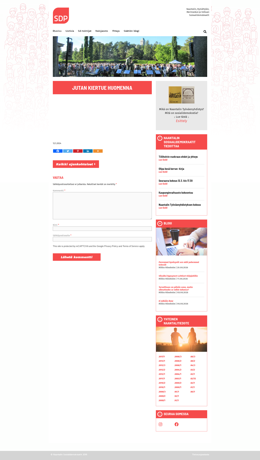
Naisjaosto (101, 31)
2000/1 (178, 387)
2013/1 (162, 361)
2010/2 (162, 383)
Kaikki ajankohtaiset (75, 164)
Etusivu (57, 31)
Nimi (56, 225)
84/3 (193, 365)
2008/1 (178, 365)
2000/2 (178, 383)
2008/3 (178, 356)
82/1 (193, 383)
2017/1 (162, 356)
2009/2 (162, 396)
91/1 (177, 400)
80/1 (193, 391)
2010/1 (162, 387)
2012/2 (162, 369)
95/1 (177, 391)
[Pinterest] (78, 151)
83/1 (193, 374)
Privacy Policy (111, 246)
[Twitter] (68, 151)
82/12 (193, 378)
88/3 (193, 356)
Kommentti (59, 190)
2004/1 (178, 374)
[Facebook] (58, 151)
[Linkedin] (88, 151)
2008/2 (178, 361)
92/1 (177, 396)
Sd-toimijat (84, 31)
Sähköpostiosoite (62, 235)
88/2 (193, 361)
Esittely (181, 121)
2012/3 (162, 365)
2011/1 (162, 378)
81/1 (193, 387)
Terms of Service (131, 246)
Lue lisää (163, 160)
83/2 (193, 369)
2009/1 (162, 400)
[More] (98, 151)
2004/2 (178, 369)
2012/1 (162, 374)
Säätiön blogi (131, 31)
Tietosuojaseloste (200, 454)
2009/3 (162, 391)
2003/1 (178, 378)
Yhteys (116, 31)
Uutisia (70, 31)
